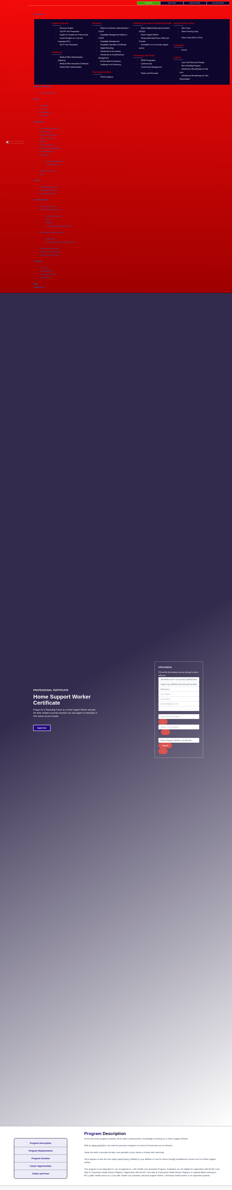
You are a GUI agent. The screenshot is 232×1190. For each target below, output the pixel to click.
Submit (165, 745)
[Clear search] (165, 732)
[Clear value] (163, 722)
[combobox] (178, 712)
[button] (129, 9)
